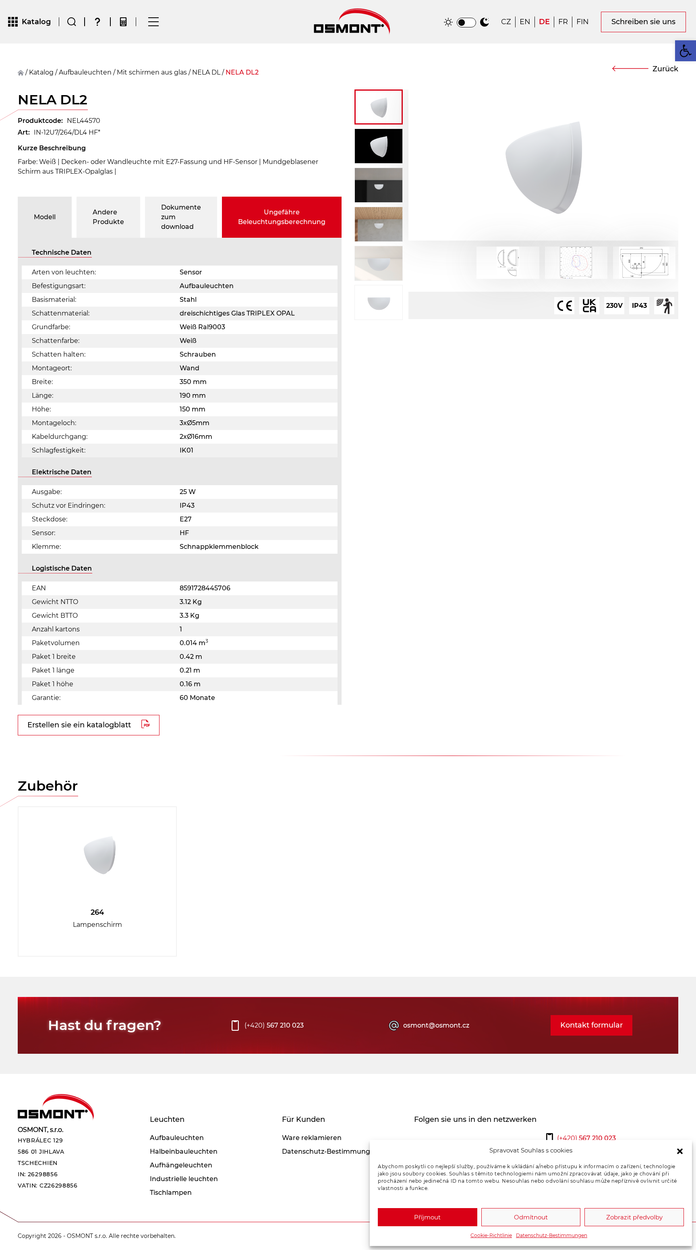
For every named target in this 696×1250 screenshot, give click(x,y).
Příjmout (427, 1217)
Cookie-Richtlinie (491, 1235)
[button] (680, 1150)
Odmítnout (531, 1217)
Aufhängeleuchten (181, 1165)
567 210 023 (274, 1025)
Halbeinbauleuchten (184, 1151)
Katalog (41, 72)
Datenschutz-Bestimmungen (551, 1235)
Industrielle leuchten (184, 1179)
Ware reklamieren (312, 1138)
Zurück (665, 68)
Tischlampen (171, 1192)
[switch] (466, 22)
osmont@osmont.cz (436, 1025)
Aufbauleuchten (85, 72)
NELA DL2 (242, 72)
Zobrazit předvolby (634, 1217)
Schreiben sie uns (643, 21)
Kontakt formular (591, 1025)
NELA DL (206, 72)
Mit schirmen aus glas (152, 72)
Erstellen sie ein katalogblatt (79, 725)
